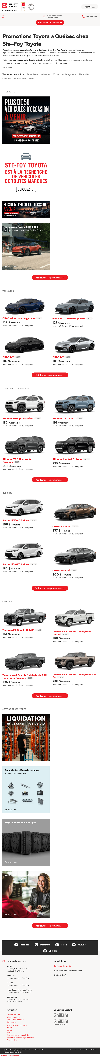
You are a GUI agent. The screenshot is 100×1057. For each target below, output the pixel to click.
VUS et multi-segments (64, 74)
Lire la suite (7, 67)
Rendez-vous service (49, 22)
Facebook (24, 944)
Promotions (12, 1022)
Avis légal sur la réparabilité (18, 1035)
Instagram (45, 944)
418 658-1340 (92, 16)
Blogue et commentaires (17, 1025)
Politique (10, 1032)
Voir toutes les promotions (48, 277)
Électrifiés (84, 74)
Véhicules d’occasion (16, 1019)
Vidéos (10, 1027)
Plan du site (12, 1040)
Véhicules (45, 74)
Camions (6, 78)
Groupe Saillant (91, 1050)
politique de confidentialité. (13, 1052)
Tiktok (63, 944)
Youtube (81, 944)
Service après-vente (24, 78)
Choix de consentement (9, 1055)
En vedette (32, 74)
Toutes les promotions (13, 74)
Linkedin (52, 950)
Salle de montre (13, 1014)
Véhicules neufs (13, 1017)
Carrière (10, 1030)
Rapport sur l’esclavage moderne (20, 1037)
